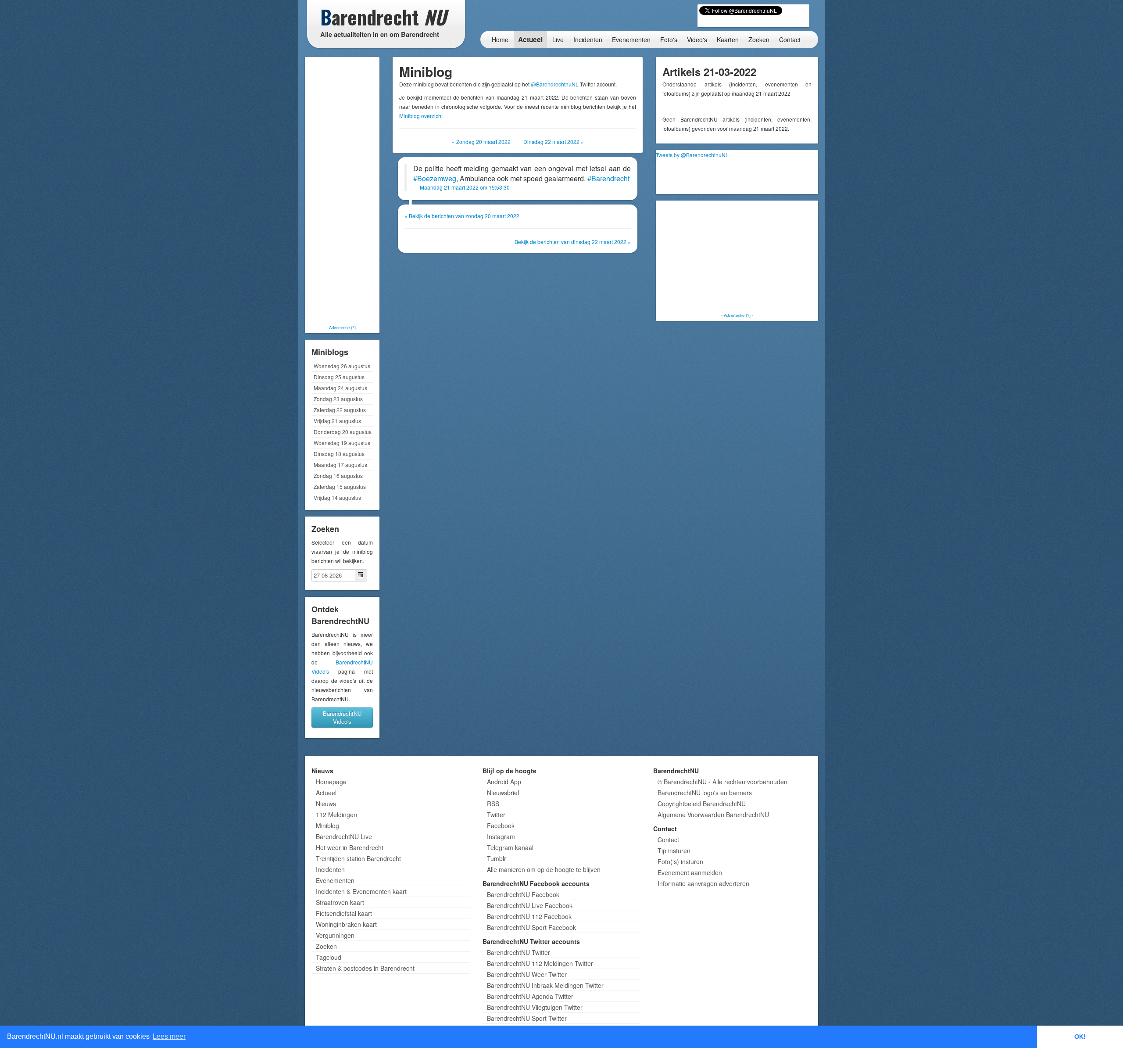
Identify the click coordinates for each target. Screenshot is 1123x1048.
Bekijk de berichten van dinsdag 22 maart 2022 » (573, 241)
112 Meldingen (336, 814)
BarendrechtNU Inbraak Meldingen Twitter (545, 985)
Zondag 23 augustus (338, 398)
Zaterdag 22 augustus (340, 409)
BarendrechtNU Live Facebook (529, 905)
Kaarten (728, 39)
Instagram (501, 836)
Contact (790, 39)
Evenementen (631, 39)
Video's (697, 39)
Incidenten (587, 39)
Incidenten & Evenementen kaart (361, 891)
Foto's (668, 39)
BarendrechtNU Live (344, 836)
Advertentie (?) (342, 327)
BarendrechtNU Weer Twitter (527, 974)
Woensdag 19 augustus (342, 442)
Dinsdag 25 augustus (339, 376)
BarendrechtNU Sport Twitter (527, 1018)
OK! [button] (1080, 1036)
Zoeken (758, 39)
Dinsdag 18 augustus (339, 453)
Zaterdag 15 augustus (340, 486)
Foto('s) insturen (680, 861)
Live (558, 39)
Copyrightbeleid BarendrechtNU (702, 803)
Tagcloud (328, 957)
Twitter (496, 814)
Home (500, 39)
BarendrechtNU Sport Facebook (531, 927)
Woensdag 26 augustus (342, 366)
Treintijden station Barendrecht (358, 858)
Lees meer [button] (169, 1036)
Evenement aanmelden (690, 872)
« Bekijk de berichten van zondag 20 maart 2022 (461, 215)
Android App (504, 781)
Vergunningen (335, 935)
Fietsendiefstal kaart (344, 913)
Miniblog (327, 825)
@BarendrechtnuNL (555, 84)
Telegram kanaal (510, 847)
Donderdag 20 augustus (343, 431)
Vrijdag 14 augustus (337, 497)
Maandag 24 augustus (340, 387)
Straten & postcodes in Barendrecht (365, 968)
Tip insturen (674, 850)
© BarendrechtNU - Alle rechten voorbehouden (722, 781)
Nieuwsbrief (503, 792)
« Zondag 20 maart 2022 (481, 141)
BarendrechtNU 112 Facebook (529, 916)
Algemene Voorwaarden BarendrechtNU (713, 814)
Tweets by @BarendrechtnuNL (692, 154)
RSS (493, 803)
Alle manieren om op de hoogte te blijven (544, 869)
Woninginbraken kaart (346, 924)
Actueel (530, 39)
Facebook (501, 825)
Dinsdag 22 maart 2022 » (553, 141)
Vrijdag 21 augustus (337, 420)
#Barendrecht (608, 178)
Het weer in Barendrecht (349, 847)
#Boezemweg (434, 178)
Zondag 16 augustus (338, 475)
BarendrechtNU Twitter (518, 952)
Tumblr (496, 858)
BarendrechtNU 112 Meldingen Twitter (540, 963)
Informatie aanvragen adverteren (703, 883)
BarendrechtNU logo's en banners (705, 792)
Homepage (331, 781)
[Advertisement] (342, 191)
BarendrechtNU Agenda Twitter (530, 996)
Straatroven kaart (340, 902)
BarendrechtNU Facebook (523, 894)
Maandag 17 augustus (340, 464)
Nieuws (326, 803)
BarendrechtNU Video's (342, 717)
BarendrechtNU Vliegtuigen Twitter (535, 1007)
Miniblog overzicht (421, 115)
